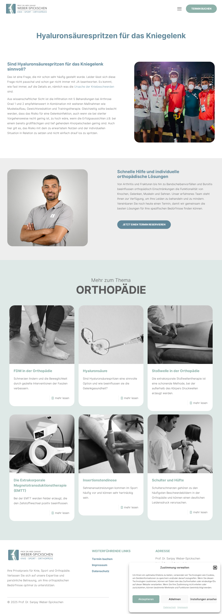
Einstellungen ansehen (203, 599)
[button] (215, 567)
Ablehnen (175, 599)
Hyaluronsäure (95, 371)
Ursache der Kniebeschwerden (94, 86)
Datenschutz (169, 607)
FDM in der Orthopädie (33, 371)
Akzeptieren (146, 599)
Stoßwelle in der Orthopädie (175, 371)
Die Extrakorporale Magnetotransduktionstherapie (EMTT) (40, 485)
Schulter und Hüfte (168, 480)
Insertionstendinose (100, 480)
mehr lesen (62, 398)
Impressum (182, 607)
